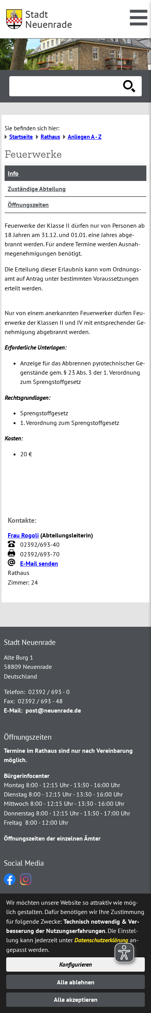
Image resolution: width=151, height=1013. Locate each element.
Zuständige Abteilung (37, 189)
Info (13, 173)
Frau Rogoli (23, 535)
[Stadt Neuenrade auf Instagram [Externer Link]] (25, 883)
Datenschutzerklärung (101, 940)
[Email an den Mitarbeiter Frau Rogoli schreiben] (12, 563)
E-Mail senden (39, 563)
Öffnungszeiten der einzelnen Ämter (52, 838)
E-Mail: (13, 710)
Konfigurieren (75, 964)
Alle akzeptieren (76, 999)
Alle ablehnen (75, 982)
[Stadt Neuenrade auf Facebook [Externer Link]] (9, 883)
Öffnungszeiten (28, 204)
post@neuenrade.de (53, 710)
